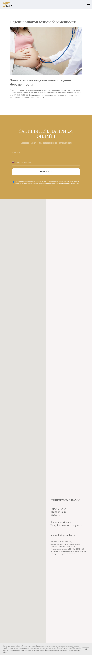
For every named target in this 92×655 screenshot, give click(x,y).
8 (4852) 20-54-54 (58, 515)
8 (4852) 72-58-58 (58, 508)
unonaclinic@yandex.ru (62, 535)
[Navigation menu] (88, 4)
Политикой (33, 181)
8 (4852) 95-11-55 (58, 511)
